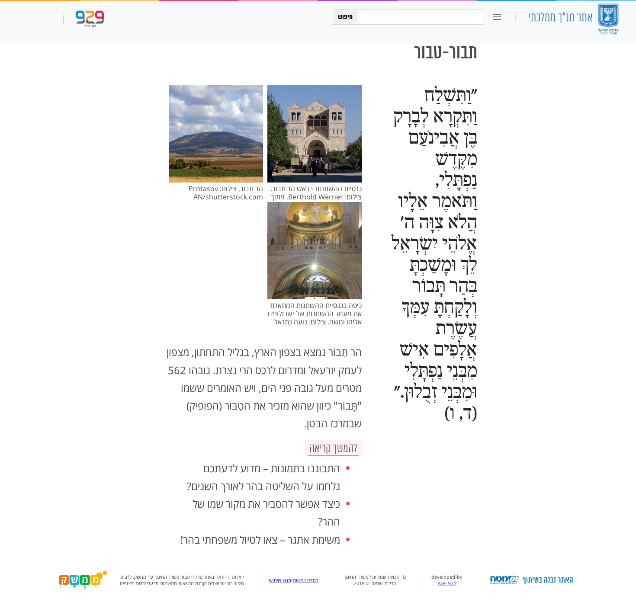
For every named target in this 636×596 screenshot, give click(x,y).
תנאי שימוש (280, 580)
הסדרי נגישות (305, 580)
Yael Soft (447, 583)
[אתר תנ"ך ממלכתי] (573, 20)
